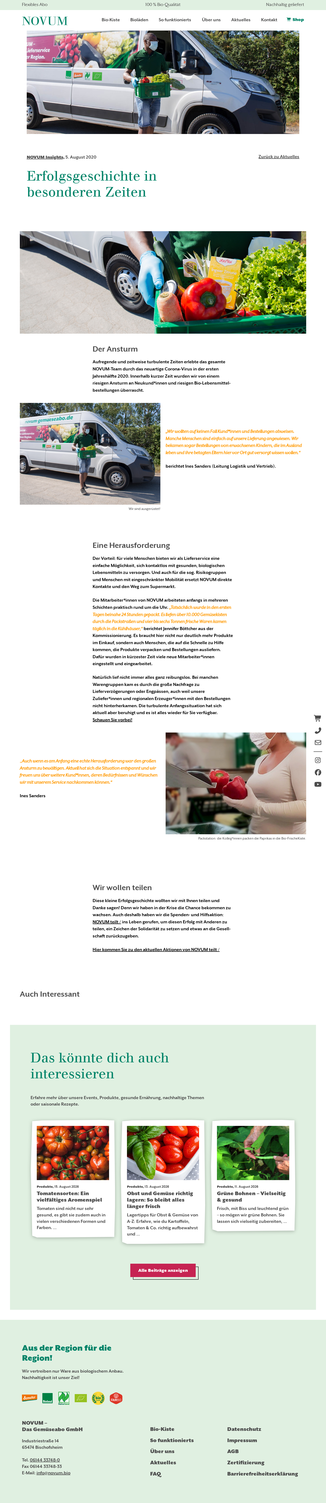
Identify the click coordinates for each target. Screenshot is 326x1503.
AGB (233, 1451)
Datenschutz (244, 1429)
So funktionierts (172, 1440)
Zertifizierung (245, 1463)
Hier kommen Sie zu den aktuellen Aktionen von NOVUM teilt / (156, 950)
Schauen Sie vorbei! (112, 720)
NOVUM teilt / (107, 922)
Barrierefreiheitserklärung (262, 1474)
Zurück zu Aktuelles (278, 157)
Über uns (162, 1451)
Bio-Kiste (162, 1429)
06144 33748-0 (45, 1460)
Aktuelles (163, 1463)
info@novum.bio (53, 1473)
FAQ (155, 1474)
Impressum (242, 1440)
